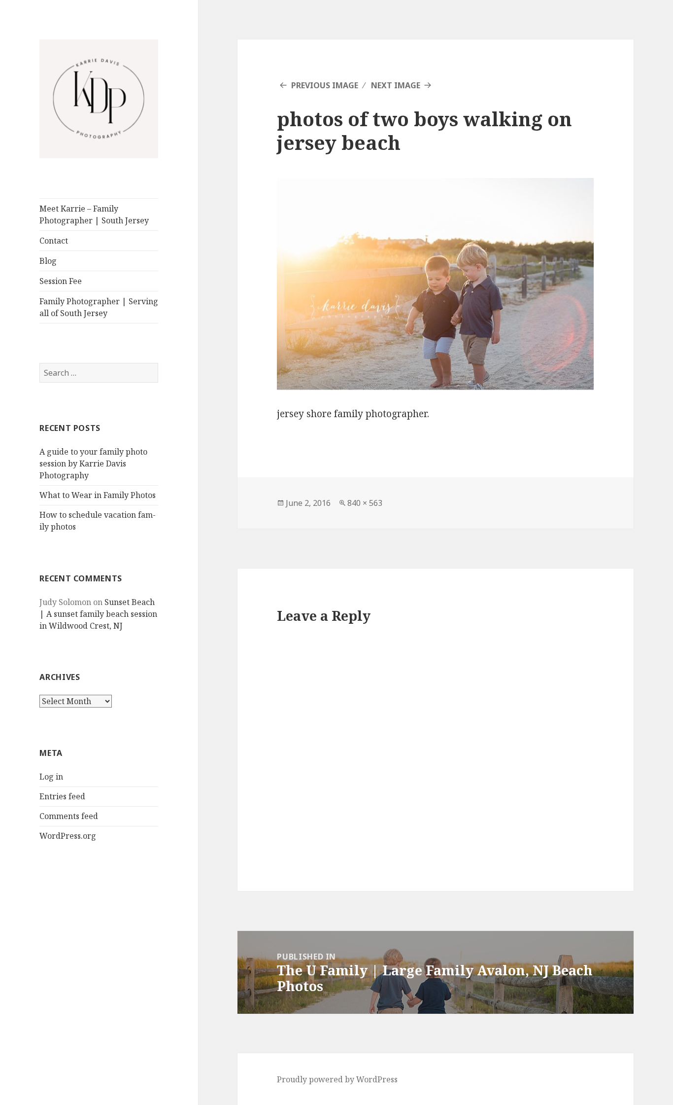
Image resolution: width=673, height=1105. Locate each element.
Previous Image (324, 85)
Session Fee (60, 281)
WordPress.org (67, 835)
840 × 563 (364, 503)
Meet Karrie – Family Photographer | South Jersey (94, 214)
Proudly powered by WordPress (337, 1079)
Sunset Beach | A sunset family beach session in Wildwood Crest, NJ (98, 614)
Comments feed (68, 816)
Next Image (395, 85)
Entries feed (62, 796)
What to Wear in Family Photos (97, 495)
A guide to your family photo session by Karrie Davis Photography (93, 463)
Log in (51, 776)
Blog (48, 260)
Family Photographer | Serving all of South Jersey (98, 307)
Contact (53, 240)
